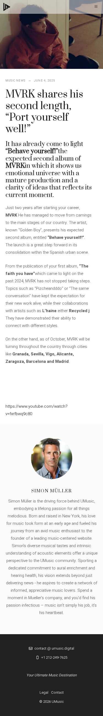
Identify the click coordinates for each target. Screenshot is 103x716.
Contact (57, 692)
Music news (15, 81)
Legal (44, 692)
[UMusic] (7, 7)
